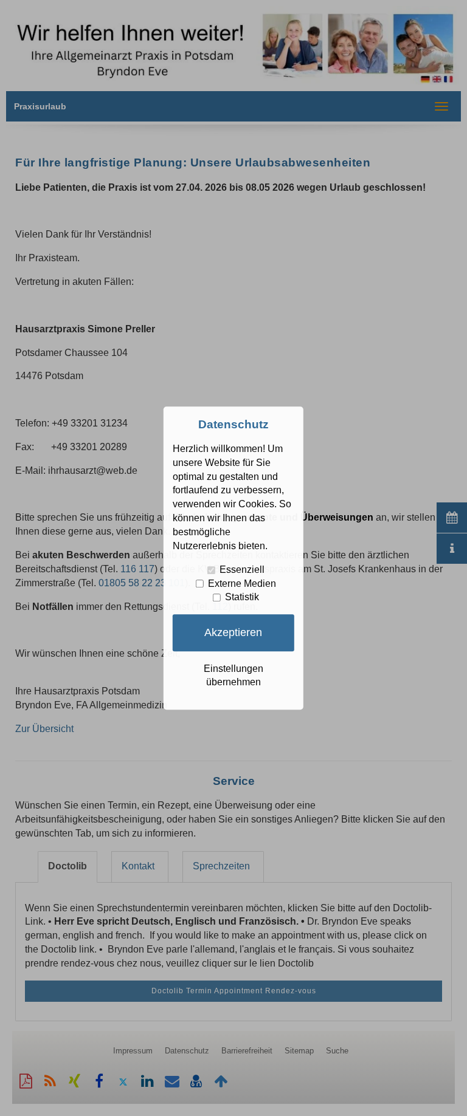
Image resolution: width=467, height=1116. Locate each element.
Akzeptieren (233, 632)
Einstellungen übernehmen (233, 675)
